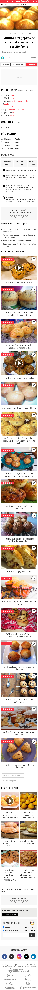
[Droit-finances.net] (28, 979)
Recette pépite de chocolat (13, 775)
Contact (18, 963)
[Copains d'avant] (10, 983)
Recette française (9, 781)
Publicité (23, 963)
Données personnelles (8, 965)
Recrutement (31, 963)
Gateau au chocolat (10, 244)
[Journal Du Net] (28, 975)
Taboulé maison (9, 241)
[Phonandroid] (28, 987)
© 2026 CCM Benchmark (29, 966)
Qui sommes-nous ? (8, 963)
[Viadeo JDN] (28, 983)
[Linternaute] (10, 980)
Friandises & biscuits (19, 4)
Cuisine (7, 927)
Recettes (8, 4)
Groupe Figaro (17, 966)
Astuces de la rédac (11, 930)
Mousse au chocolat (10, 229)
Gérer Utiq (33, 965)
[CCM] (10, 975)
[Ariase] (10, 988)
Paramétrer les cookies (22, 965)
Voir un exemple (30, 927)
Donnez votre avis (24, 33)
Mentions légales (7, 966)
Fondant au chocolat (11, 235)
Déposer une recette (10, 914)
